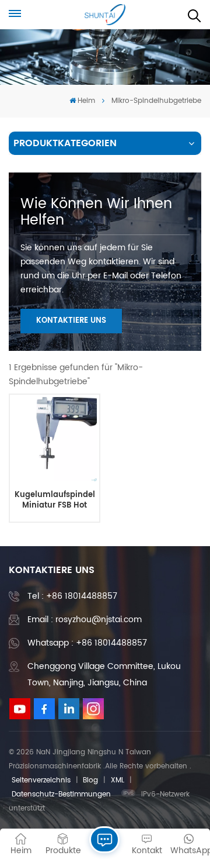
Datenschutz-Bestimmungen (61, 794)
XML (117, 780)
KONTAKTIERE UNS (71, 321)
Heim (86, 100)
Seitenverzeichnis (41, 780)
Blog (90, 780)
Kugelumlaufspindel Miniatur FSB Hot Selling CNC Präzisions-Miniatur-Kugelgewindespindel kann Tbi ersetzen (54, 500)
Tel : (72, 596)
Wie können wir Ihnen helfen (96, 212)
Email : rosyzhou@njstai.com (84, 619)
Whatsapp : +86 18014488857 (87, 643)
